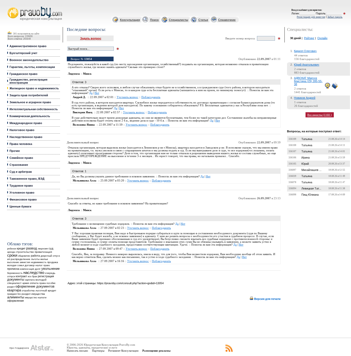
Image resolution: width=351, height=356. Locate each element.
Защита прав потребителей (29, 95)
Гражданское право (24, 73)
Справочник (227, 19)
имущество (31, 297)
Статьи (203, 19)
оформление (15, 300)
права (42, 283)
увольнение (50, 269)
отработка (28, 290)
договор (30, 265)
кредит (21, 248)
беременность (15, 273)
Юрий (305, 163)
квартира (14, 290)
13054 (88, 59)
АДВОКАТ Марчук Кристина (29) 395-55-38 (308, 81)
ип (8, 259)
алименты (15, 297)
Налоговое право (22, 130)
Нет (97, 93)
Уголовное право (22, 192)
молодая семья (15, 265)
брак (34, 276)
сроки (12, 255)
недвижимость (39, 262)
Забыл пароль (335, 17)
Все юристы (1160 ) (319, 114)
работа (35, 255)
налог (39, 265)
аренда (11, 251)
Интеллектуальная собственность (34, 109)
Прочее (15, 150)
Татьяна (306, 139)
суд (51, 248)
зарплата (30, 280)
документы (15, 279)
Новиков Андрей (304, 97)
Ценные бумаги (20, 206)
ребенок (11, 248)
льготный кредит (45, 290)
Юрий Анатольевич (306, 64)
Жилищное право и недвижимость (34, 88)
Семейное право (21, 157)
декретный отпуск (50, 256)
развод (31, 248)
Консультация (130, 19)
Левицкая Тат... (311, 188)
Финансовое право (23, 199)
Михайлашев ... (311, 169)
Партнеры (98, 350)
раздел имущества (33, 293)
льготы (35, 259)
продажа (52, 262)
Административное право (28, 46)
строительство (25, 251)
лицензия (43, 248)
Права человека (21, 143)
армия (25, 283)
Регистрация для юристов (311, 17)
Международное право (26, 123)
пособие (51, 283)
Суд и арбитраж (21, 171)
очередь (50, 273)
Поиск (154, 19)
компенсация (27, 269)
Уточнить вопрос (127, 97)
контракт (21, 276)
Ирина (305, 157)
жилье (44, 259)
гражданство (14, 294)
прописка (13, 268)
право (46, 265)
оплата (34, 283)
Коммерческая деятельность (30, 116)
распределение (20, 259)
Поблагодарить (150, 97)
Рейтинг (309, 38)
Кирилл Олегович (305, 51)
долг (38, 268)
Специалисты (178, 19)
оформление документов (34, 286)
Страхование (19, 164)
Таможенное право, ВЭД (27, 178)
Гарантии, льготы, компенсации (32, 66)
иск (29, 276)
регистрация (46, 276)
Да (91, 93)
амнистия (25, 262)
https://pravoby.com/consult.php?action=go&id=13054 (130, 283)
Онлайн (322, 38)
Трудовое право (21, 185)
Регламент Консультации (123, 350)
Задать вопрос (90, 38)
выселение (13, 262)
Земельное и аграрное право (30, 102)
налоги (42, 297)
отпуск (11, 276)
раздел (11, 286)
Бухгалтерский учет (23, 53)
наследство (33, 273)
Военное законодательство (29, 60)
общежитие (24, 255)
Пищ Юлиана (310, 194)
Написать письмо (77, 350)
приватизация (43, 251)
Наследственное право (26, 136)
